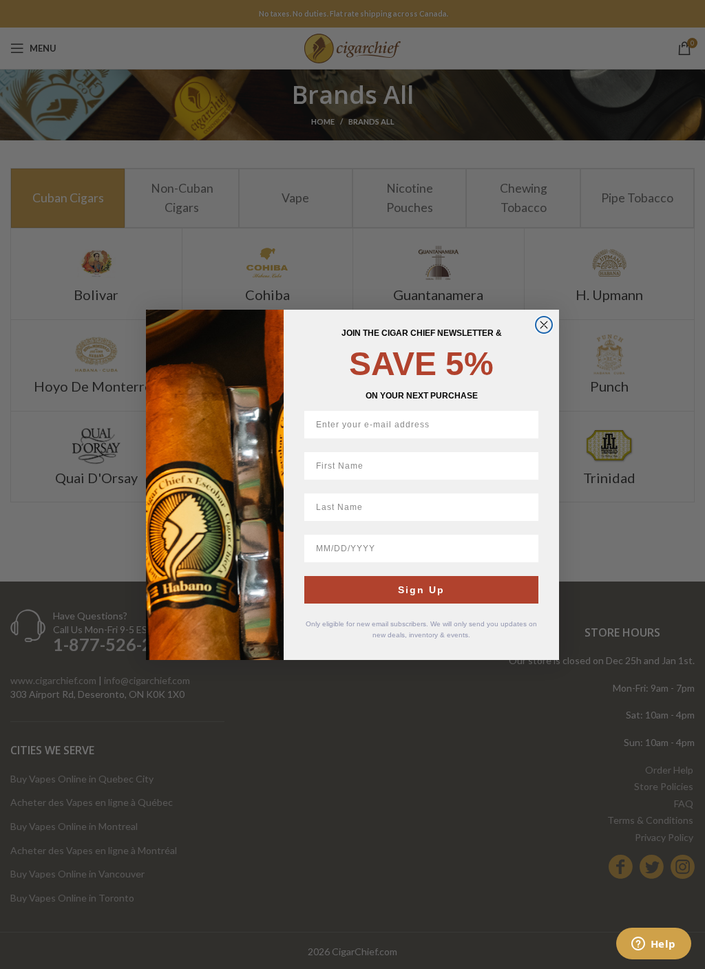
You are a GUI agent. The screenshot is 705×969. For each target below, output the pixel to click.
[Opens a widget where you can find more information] (653, 945)
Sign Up (421, 589)
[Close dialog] (544, 325)
